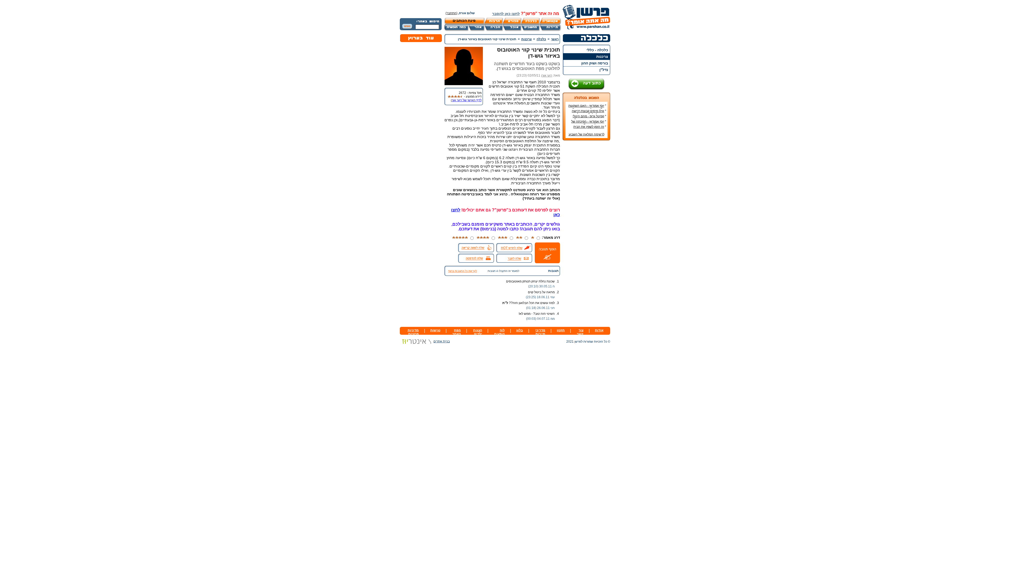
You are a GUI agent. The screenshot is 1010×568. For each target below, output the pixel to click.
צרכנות (602, 56)
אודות (599, 330)
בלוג (519, 330)
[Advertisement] (586, 223)
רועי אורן (546, 75)
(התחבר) (451, 13)
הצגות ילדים (477, 332)
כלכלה (541, 39)
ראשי (555, 39)
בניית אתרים (441, 341)
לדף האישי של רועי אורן (466, 100)
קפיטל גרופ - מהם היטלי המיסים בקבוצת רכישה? (589, 118)
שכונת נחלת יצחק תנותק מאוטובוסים (530, 281)
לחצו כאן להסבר (506, 14)
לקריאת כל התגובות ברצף (462, 271)
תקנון (561, 330)
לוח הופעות (499, 332)
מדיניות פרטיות (413, 332)
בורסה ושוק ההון (594, 63)
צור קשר (580, 332)
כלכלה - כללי (597, 50)
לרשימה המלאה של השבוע (586, 134)
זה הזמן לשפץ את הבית (588, 127)
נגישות (435, 330)
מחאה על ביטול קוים (541, 292)
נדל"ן (603, 70)
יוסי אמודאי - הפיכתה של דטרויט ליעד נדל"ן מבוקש (588, 123)
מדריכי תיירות (540, 332)
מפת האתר (456, 332)
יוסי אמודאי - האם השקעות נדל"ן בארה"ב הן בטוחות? (587, 107)
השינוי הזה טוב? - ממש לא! (537, 314)
